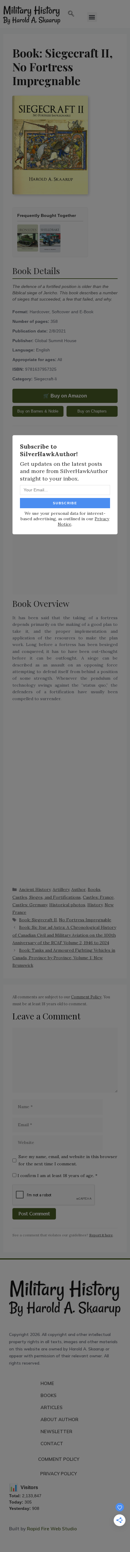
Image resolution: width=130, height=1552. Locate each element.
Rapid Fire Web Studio (52, 1529)
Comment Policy (86, 996)
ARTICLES (52, 1407)
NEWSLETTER (56, 1431)
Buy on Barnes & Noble (37, 411)
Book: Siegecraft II (38, 920)
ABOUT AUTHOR (59, 1419)
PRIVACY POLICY (58, 1473)
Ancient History (34, 889)
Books (94, 889)
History (94, 904)
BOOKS (49, 1395)
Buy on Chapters (92, 411)
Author (78, 889)
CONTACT (52, 1443)
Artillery (61, 889)
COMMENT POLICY (58, 1459)
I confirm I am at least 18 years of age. (56, 1175)
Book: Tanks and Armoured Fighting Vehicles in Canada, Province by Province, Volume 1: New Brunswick (63, 958)
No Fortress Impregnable (85, 920)
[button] (71, 14)
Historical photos (67, 904)
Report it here (101, 1235)
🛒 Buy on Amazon (65, 395)
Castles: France (98, 897)
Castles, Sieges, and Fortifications (46, 897)
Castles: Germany (29, 904)
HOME (47, 1383)
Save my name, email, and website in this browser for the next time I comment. (67, 1160)
